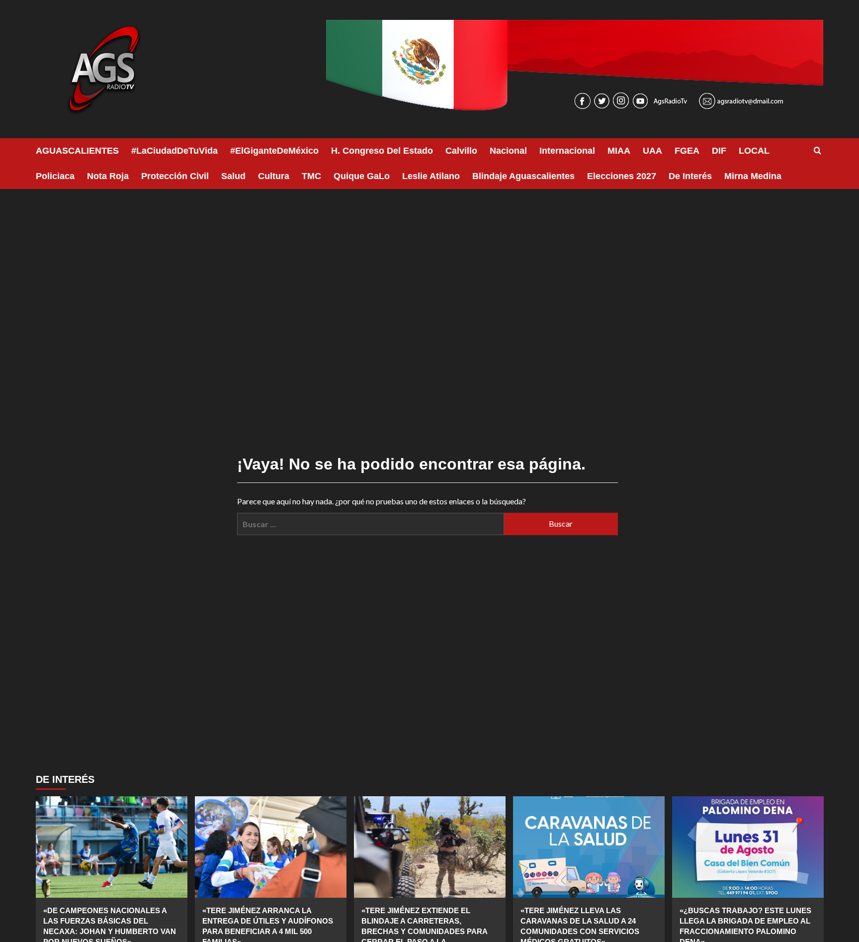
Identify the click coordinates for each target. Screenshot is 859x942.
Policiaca (55, 176)
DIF (719, 151)
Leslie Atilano (431, 176)
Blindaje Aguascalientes (523, 176)
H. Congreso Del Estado (382, 151)
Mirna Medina (752, 176)
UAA (652, 151)
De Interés (690, 176)
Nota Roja (108, 176)
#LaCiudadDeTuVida (174, 151)
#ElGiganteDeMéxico (274, 151)
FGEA (687, 151)
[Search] (817, 151)
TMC (311, 176)
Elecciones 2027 (621, 176)
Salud (233, 176)
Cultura (273, 176)
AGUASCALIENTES (77, 151)
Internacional (567, 151)
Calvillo (461, 151)
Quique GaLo (362, 176)
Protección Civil (175, 176)
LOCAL (754, 151)
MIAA (618, 151)
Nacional (508, 151)
